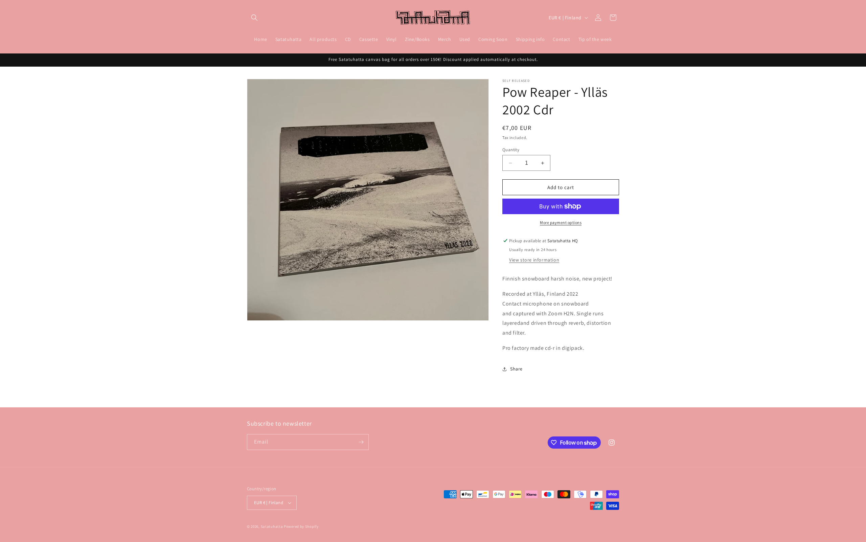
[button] (254, 17)
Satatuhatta (272, 526)
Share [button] (516, 369)
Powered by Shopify (301, 526)
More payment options (561, 222)
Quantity (510, 150)
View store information (534, 260)
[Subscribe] (361, 442)
